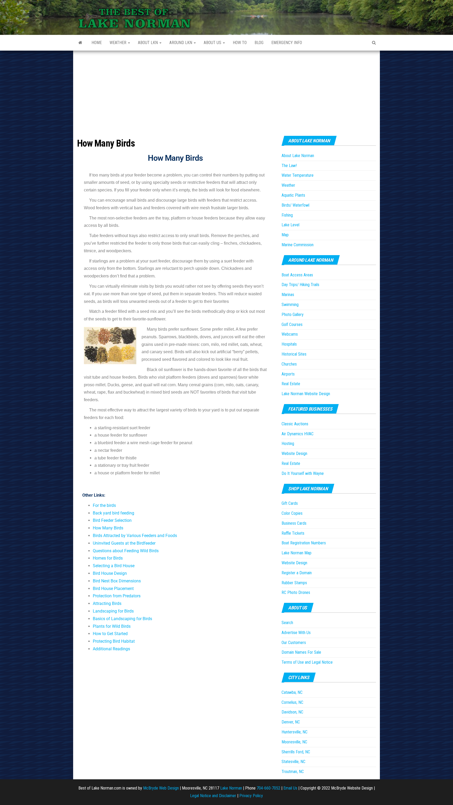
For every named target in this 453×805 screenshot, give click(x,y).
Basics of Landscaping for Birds (122, 618)
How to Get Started (110, 633)
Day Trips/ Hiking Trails (300, 284)
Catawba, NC (292, 692)
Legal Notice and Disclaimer (213, 795)
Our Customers (294, 642)
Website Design (294, 453)
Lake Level (290, 224)
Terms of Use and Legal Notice (307, 662)
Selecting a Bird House (113, 565)
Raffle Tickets (293, 533)
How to (240, 42)
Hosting (288, 443)
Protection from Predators (117, 595)
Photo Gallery (293, 314)
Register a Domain (297, 572)
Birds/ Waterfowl (295, 205)
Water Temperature (298, 175)
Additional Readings (111, 648)
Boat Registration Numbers (304, 542)
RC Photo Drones (296, 592)
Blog (259, 42)
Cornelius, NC (292, 702)
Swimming (290, 304)
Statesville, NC (293, 761)
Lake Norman (231, 788)
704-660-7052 (268, 788)
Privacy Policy (251, 795)
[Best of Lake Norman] (80, 43)
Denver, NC (291, 722)
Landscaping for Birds (113, 611)
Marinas (288, 294)
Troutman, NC (293, 771)
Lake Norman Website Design (306, 393)
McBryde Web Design (161, 788)
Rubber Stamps (294, 582)
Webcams (290, 334)
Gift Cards (290, 503)
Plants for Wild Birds (112, 626)
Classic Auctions (295, 423)
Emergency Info (286, 42)
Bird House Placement (113, 588)
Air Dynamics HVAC (298, 433)
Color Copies (292, 513)
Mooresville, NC (294, 741)
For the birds (104, 505)
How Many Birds (108, 527)
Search (287, 622)
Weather (118, 42)
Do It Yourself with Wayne (303, 473)
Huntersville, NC (295, 731)
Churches (289, 364)
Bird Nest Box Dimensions (117, 580)
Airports (288, 374)
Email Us (290, 788)
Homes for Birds (108, 558)
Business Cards (294, 523)
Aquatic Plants (293, 195)
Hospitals (289, 344)
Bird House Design (110, 573)
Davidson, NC (292, 712)
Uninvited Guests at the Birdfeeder (124, 543)
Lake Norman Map (296, 552)
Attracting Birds (107, 603)
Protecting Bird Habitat (114, 641)
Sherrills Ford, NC (296, 751)
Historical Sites (294, 354)
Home (96, 42)
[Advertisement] (226, 90)
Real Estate (291, 383)
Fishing (287, 215)
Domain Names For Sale (301, 652)
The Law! (289, 165)
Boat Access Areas (297, 274)
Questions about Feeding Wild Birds (126, 550)
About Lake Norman (298, 155)
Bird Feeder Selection (112, 520)
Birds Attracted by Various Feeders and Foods (135, 535)
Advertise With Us (296, 632)
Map (285, 234)
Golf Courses (292, 324)
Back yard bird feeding (113, 513)
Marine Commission (298, 244)
